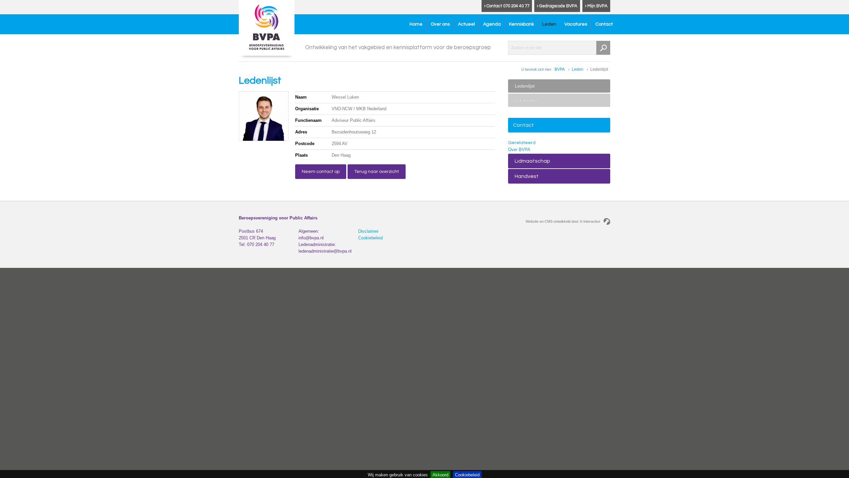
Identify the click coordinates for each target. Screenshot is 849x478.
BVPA (560, 69)
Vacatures (575, 24)
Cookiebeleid (370, 237)
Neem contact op (321, 171)
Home (416, 24)
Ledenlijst (525, 86)
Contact (604, 24)
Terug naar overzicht (376, 171)
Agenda (492, 24)
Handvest (527, 176)
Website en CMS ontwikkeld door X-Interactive (563, 221)
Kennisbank (521, 24)
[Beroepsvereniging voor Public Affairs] (266, 28)
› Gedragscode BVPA (557, 6)
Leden (549, 24)
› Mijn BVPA (596, 6)
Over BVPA (519, 149)
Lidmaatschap (532, 161)
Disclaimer (368, 231)
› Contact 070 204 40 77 (506, 6)
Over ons (440, 24)
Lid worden (526, 100)
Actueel (466, 24)
